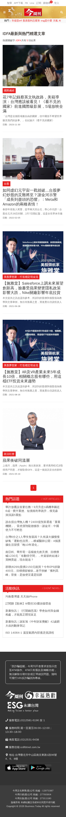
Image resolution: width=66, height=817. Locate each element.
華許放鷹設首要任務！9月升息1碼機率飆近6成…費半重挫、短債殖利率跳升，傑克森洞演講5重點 (32, 511)
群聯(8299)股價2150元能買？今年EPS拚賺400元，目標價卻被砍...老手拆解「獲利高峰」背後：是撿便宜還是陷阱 (32, 571)
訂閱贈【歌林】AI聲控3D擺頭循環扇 (28, 603)
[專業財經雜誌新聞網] (33, 12)
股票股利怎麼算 (31, 20)
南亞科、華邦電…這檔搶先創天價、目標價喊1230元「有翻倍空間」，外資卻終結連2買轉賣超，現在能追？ (32, 556)
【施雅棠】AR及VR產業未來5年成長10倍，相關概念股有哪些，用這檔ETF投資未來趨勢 (32, 377)
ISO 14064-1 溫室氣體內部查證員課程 (29, 633)
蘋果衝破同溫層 (16, 460)
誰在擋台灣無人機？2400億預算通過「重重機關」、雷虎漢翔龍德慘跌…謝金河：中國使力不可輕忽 (32, 526)
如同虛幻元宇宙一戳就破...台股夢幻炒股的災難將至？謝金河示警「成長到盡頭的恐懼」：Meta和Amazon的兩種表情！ (32, 197)
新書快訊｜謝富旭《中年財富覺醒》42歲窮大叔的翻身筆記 (32, 623)
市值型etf (17, 20)
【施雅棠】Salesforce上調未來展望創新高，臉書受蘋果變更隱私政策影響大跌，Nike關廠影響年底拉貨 (33, 288)
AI (60, 20)
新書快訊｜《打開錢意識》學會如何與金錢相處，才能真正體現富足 (32, 612)
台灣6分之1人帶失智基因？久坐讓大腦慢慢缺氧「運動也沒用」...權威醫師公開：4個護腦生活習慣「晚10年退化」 (33, 541)
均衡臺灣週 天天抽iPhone (21, 596)
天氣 (55, 20)
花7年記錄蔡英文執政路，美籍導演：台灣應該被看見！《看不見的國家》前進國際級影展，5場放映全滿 (33, 104)
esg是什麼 (46, 20)
